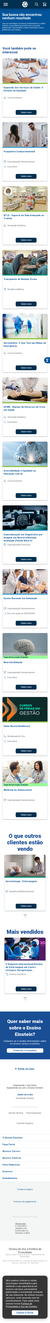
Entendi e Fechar (25, 1312)
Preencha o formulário (25, 1050)
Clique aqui (20, 1224)
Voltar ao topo (26, 1068)
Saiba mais (26, 112)
